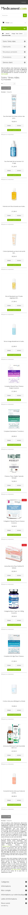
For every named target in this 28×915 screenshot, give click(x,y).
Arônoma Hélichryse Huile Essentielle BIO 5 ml (14, 747)
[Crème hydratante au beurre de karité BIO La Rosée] (14, 239)
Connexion (23, 2)
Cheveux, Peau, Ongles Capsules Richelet (14, 477)
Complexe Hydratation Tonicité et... (14, 431)
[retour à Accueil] (2, 34)
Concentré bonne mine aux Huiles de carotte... (14, 792)
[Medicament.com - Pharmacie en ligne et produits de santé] (14, 8)
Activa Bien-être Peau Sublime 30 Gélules (14, 567)
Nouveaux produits (10, 52)
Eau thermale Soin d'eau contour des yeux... (14, 117)
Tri (2, 83)
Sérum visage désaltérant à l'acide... (14, 341)
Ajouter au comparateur (8, 134)
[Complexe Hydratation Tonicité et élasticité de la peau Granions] (14, 419)
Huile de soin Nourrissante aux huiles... (14, 206)
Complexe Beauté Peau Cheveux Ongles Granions (14, 387)
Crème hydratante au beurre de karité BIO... (14, 252)
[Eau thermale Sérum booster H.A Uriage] (14, 149)
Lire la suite (4, 74)
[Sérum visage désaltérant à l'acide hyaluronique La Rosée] (14, 329)
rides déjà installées (16, 869)
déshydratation (6, 846)
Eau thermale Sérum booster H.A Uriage (14, 162)
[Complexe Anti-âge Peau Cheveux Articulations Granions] (14, 644)
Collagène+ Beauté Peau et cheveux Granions (14, 522)
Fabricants (7, 46)
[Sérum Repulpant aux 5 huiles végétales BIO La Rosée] (14, 284)
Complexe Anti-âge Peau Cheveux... (14, 656)
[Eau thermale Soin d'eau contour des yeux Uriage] (14, 104)
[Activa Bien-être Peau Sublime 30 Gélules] (14, 554)
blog (7, 905)
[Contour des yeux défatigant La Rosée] (14, 689)
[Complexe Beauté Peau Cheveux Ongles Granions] (14, 374)
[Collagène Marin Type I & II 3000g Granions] (14, 599)
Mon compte (6, 890)
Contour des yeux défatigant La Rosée (14, 701)
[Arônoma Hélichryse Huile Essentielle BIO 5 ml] (14, 733)
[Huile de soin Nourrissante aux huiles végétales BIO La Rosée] (14, 194)
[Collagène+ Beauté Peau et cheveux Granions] (14, 509)
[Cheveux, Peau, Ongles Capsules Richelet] (14, 464)
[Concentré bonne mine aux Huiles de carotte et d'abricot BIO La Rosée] (14, 778)
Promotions (7, 57)
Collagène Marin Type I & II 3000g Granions (14, 612)
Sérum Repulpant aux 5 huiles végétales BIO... (14, 297)
